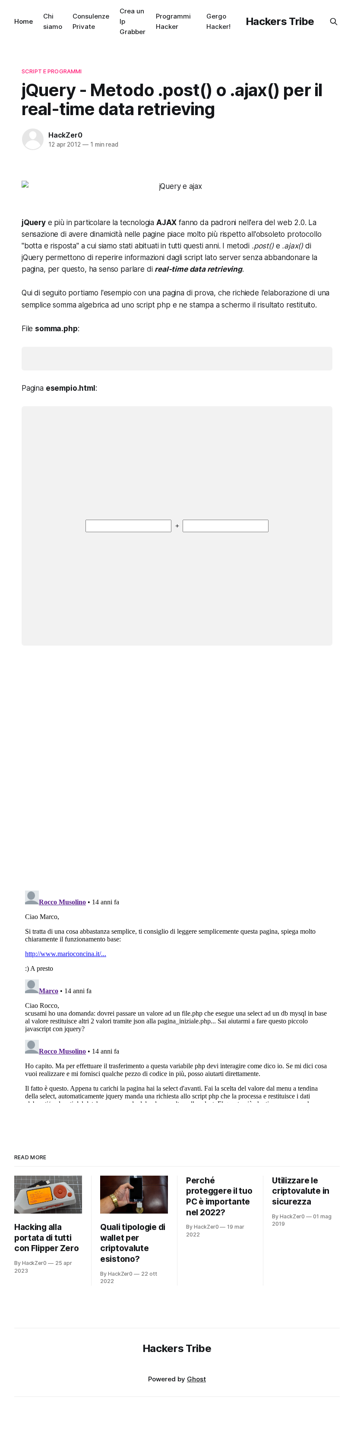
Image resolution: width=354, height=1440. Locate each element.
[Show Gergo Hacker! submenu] (234, 21)
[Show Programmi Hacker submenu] (194, 21)
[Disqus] (177, 774)
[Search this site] (334, 21)
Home (23, 21)
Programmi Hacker (173, 21)
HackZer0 (65, 135)
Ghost (196, 1379)
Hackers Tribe (280, 21)
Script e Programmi (52, 71)
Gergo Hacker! (218, 21)
